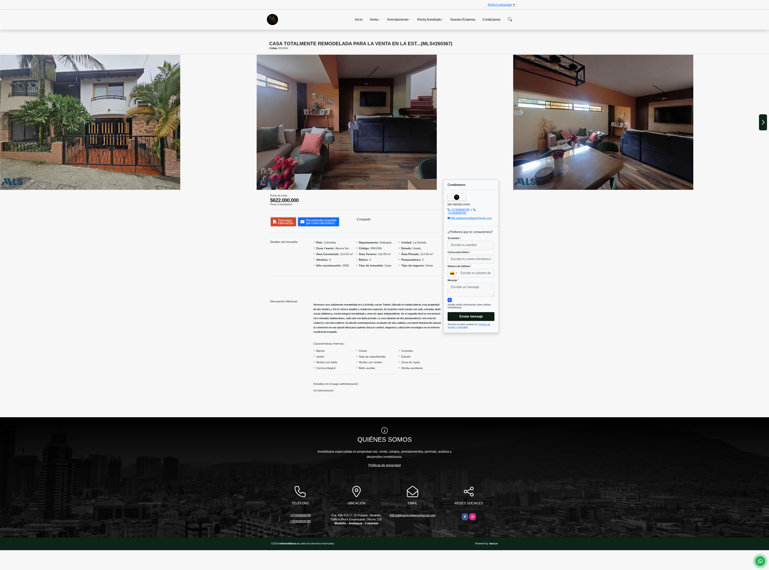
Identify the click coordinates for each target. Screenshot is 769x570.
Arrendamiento (397, 19)
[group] (128, 122)
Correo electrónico (459, 252)
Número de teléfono (459, 266)
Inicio (358, 19)
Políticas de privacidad (384, 465)
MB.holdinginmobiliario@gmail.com (471, 218)
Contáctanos (491, 19)
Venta (374, 19)
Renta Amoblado (429, 19)
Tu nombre (454, 238)
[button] (370, 186)
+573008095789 (460, 209)
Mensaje (453, 280)
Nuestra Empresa (462, 19)
